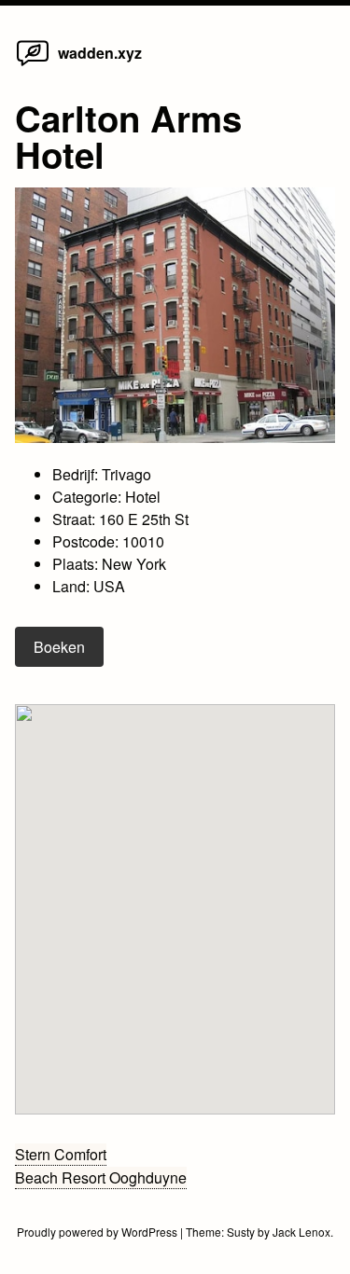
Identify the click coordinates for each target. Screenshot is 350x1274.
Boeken (59, 647)
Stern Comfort (60, 1154)
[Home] (32, 65)
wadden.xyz (100, 52)
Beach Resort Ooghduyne (101, 1177)
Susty (241, 1231)
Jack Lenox (301, 1231)
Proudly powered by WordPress (98, 1231)
